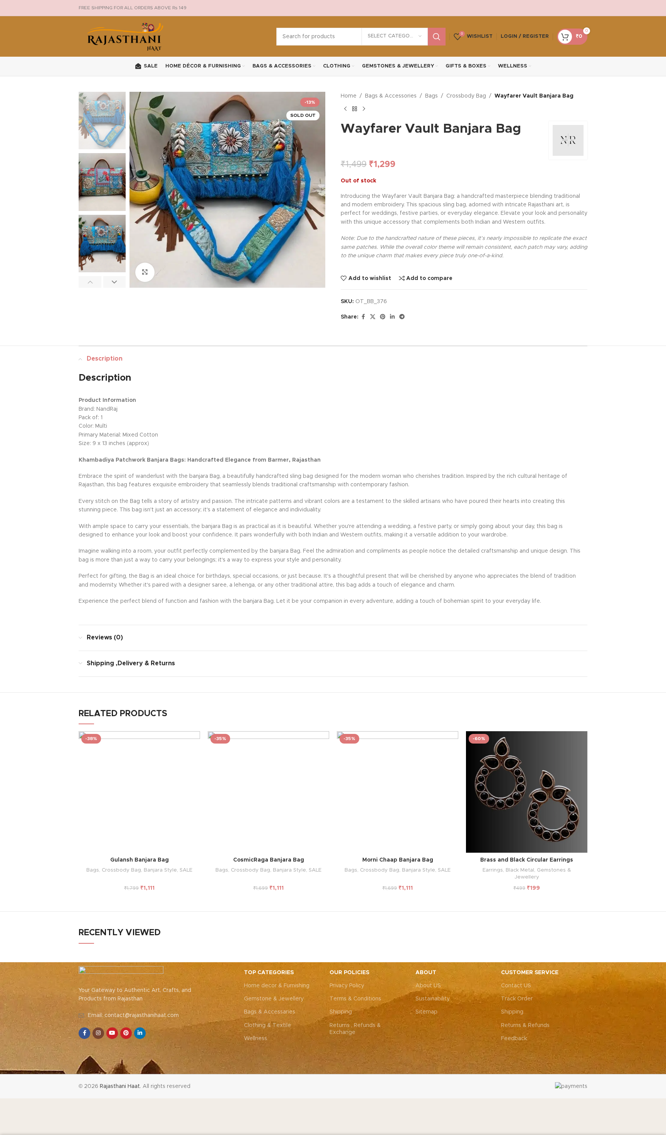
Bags (431, 96)
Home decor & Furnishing (276, 985)
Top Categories (269, 972)
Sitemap (426, 1012)
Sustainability (432, 999)
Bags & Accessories (391, 96)
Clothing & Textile (267, 1025)
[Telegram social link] (402, 317)
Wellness (255, 1038)
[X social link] (373, 317)
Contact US (516, 985)
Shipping (341, 1012)
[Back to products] (354, 108)
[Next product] (363, 108)
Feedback (514, 1038)
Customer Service (529, 972)
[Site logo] (126, 36)
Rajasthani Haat (120, 1086)
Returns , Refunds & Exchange (355, 1029)
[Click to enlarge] (145, 272)
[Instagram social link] (98, 1033)
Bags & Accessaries (269, 1012)
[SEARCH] (437, 37)
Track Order (517, 999)
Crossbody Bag (466, 96)
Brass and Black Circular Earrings (526, 860)
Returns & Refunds (525, 1025)
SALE (186, 870)
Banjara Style (160, 870)
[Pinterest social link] (383, 317)
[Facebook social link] (363, 317)
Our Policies (349, 972)
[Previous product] (345, 108)
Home (349, 96)
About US (428, 985)
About (425, 972)
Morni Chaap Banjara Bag (397, 860)
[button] (90, 282)
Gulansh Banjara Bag (139, 860)
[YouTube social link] (112, 1033)
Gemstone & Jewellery (274, 999)
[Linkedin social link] (392, 317)
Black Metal (520, 870)
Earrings (493, 870)
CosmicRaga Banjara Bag (268, 860)
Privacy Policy (347, 985)
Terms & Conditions (355, 999)
